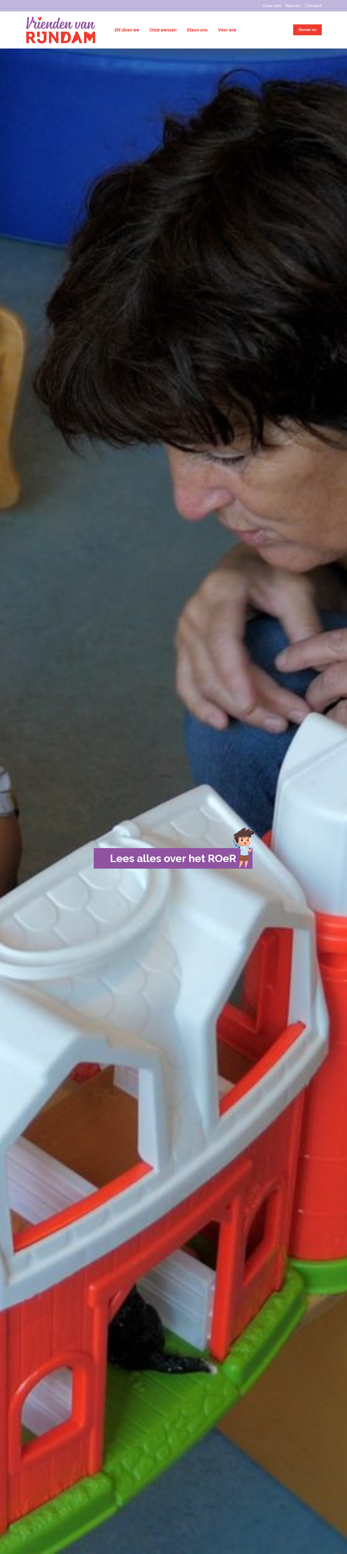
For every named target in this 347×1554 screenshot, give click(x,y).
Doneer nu (307, 29)
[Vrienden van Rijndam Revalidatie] (61, 29)
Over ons (272, 5)
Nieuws (293, 5)
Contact (313, 5)
